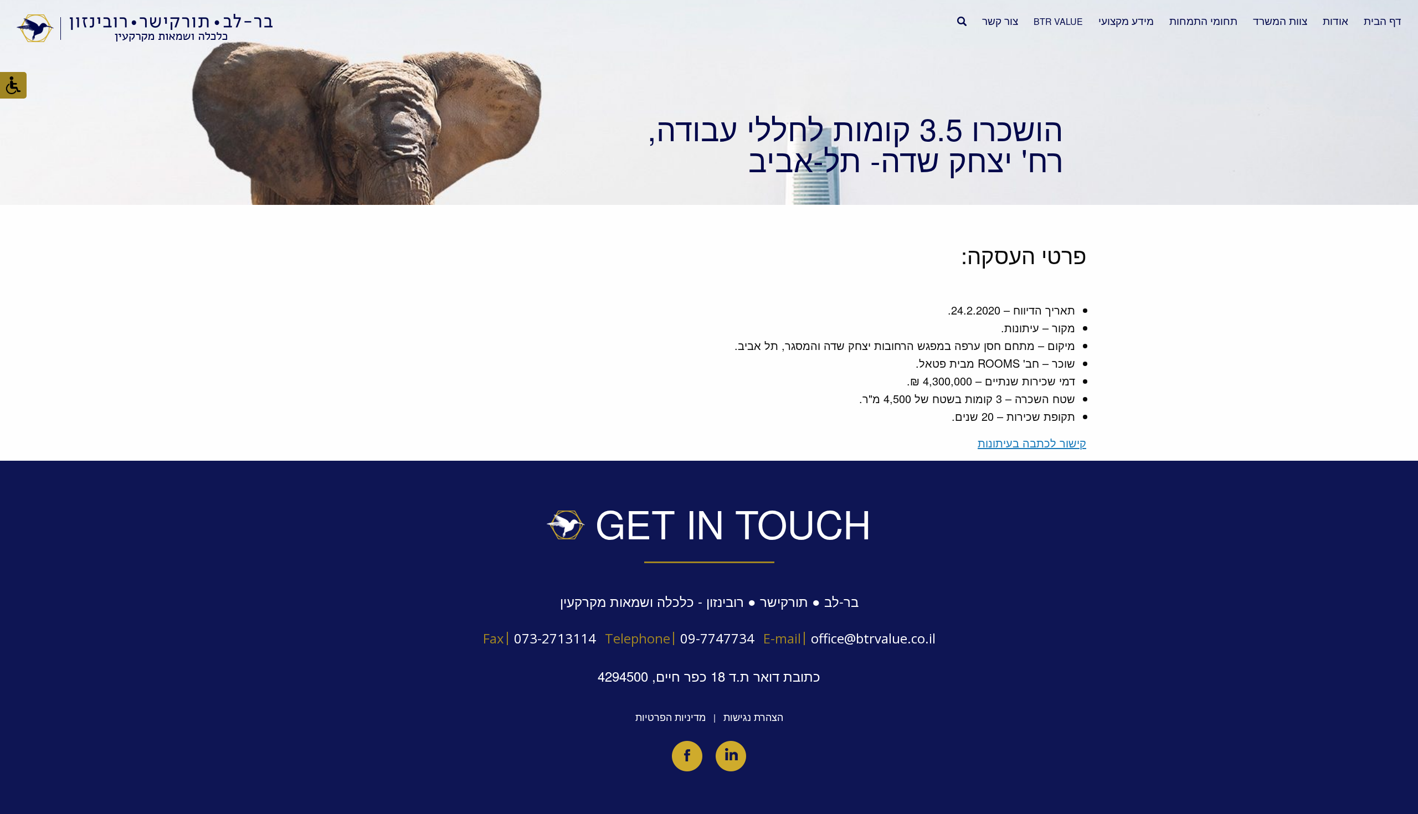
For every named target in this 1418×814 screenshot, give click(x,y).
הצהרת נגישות (753, 716)
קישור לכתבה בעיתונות (1032, 443)
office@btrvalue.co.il (873, 638)
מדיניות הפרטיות (670, 716)
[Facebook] (687, 756)
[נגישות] (13, 85)
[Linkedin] (731, 756)
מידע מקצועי (1126, 20)
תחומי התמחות (1203, 20)
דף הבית (1382, 20)
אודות (1335, 20)
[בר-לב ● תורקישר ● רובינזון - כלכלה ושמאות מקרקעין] (145, 28)
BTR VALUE (1058, 21)
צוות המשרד (1280, 20)
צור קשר (1000, 20)
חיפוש (962, 21)
